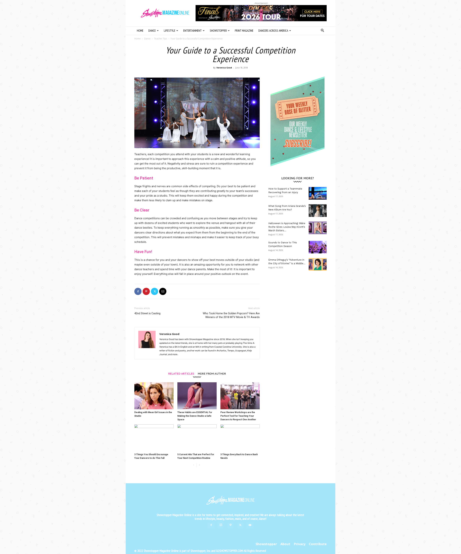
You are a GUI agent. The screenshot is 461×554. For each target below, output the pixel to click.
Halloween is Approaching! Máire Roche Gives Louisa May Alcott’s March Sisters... (286, 227)
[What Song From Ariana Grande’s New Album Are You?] (318, 210)
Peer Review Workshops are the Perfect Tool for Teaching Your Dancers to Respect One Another (238, 416)
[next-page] (199, 465)
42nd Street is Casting (147, 313)
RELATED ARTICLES (181, 373)
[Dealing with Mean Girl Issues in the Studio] (154, 395)
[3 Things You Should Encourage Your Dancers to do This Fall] (154, 437)
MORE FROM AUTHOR (212, 373)
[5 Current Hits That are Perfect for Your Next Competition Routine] (197, 437)
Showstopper (218, 31)
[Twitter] (154, 291)
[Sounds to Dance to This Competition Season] (318, 247)
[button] (322, 31)
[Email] (162, 291)
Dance (152, 31)
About (285, 544)
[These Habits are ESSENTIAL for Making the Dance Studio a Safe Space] (197, 395)
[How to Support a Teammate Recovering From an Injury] (318, 193)
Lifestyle (169, 31)
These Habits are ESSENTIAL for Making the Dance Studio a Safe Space (194, 416)
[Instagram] (220, 525)
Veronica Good (224, 67)
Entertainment (192, 31)
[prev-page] (193, 465)
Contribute (318, 544)
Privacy (299, 544)
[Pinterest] (146, 291)
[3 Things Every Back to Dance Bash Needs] (240, 437)
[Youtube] (250, 525)
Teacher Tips (160, 38)
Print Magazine (244, 31)
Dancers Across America (273, 31)
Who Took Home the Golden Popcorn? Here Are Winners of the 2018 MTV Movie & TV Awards (231, 315)
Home (140, 31)
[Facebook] (138, 291)
